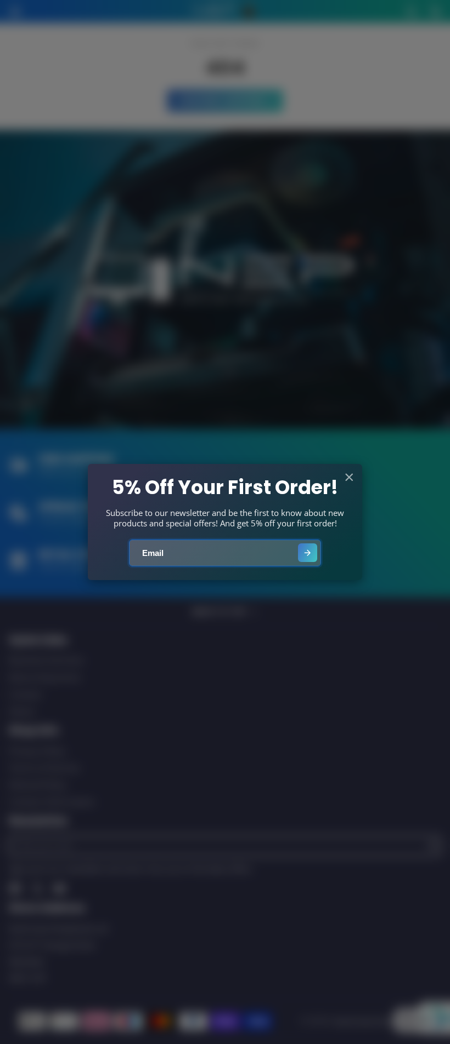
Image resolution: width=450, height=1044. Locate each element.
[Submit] (307, 553)
